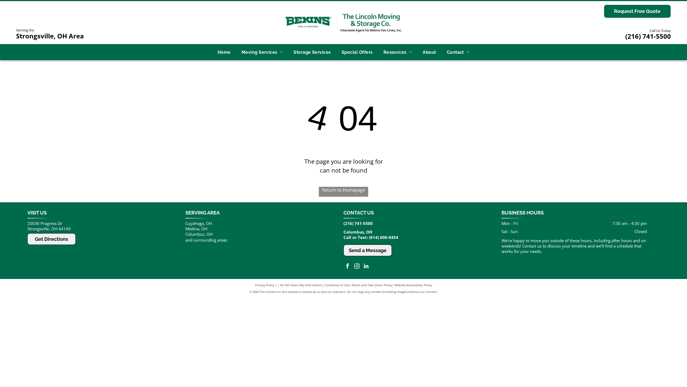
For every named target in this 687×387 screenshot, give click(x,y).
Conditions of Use (336, 285)
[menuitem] (224, 52)
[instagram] (357, 266)
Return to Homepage (343, 190)
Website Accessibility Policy (413, 285)
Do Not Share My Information (301, 285)
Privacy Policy (265, 285)
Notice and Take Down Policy (372, 285)
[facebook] (348, 266)
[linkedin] (366, 266)
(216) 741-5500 (648, 36)
